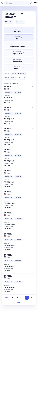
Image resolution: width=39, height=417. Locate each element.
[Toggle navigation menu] (35, 3)
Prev (6, 298)
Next (18, 302)
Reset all (22, 78)
